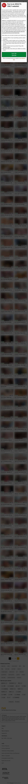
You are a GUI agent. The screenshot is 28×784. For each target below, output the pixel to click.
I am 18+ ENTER (14, 54)
